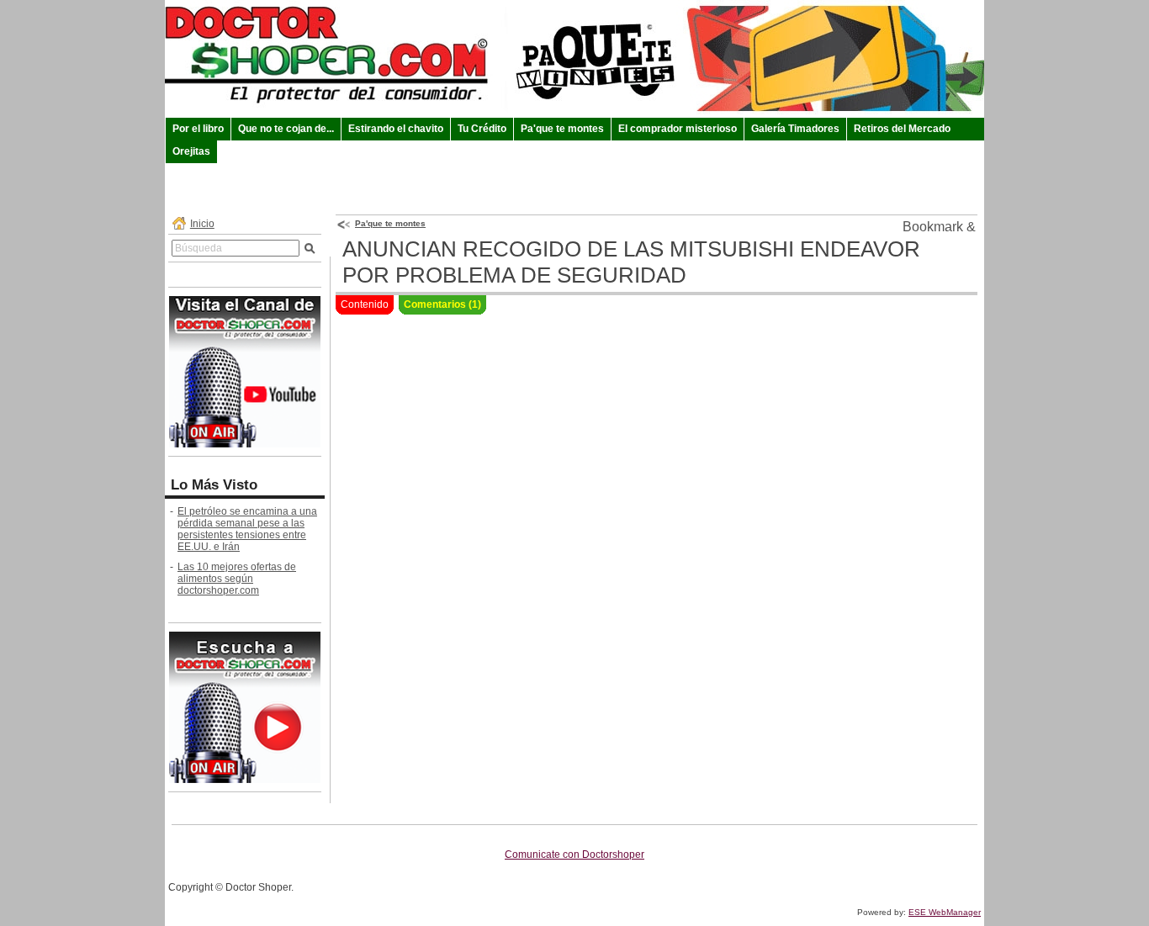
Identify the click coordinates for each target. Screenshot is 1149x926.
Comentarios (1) (442, 304)
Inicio (202, 224)
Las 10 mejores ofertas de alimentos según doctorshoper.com (236, 578)
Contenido (365, 304)
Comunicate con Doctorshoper (574, 854)
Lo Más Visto (214, 485)
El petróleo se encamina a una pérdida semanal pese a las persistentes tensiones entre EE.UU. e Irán (247, 529)
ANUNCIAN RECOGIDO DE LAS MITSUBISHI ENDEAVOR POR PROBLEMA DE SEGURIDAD (631, 262)
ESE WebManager (944, 912)
